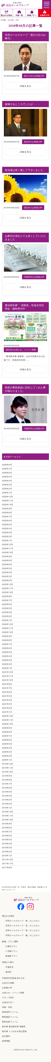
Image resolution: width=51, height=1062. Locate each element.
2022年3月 (7, 660)
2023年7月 (7, 600)
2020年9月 (7, 727)
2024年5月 (7, 568)
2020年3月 (7, 751)
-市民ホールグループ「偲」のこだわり (22, 930)
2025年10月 (7, 504)
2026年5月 (7, 476)
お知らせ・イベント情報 (13, 992)
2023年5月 (7, 608)
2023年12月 (7, 584)
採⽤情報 (6, 1040)
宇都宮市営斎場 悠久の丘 (13, 978)
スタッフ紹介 (8, 997)
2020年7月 (7, 735)
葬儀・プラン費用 (10, 941)
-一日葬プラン (11, 951)
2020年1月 (7, 759)
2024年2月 (7, 580)
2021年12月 (7, 672)
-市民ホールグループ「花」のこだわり (22, 925)
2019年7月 (7, 783)
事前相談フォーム (10, 1016)
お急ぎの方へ (8, 1002)
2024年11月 (7, 548)
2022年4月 (7, 656)
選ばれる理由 (8, 915)
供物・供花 (7, 1007)
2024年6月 (7, 564)
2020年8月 (7, 731)
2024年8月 (7, 560)
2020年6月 (7, 739)
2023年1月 (7, 620)
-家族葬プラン (11, 955)
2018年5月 (7, 839)
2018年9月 (7, 823)
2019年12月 (7, 763)
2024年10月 (7, 552)
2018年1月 (7, 855)
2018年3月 (7, 847)
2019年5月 (7, 791)
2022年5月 (7, 652)
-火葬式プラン (11, 946)
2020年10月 (7, 723)
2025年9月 (7, 508)
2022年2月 (7, 664)
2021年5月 (7, 696)
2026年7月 (7, 468)
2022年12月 (7, 624)
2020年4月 (7, 747)
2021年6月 (7, 692)
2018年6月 (7, 835)
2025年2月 (7, 536)
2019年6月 (7, 787)
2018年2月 (7, 851)
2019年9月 (7, 775)
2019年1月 (7, 807)
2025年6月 (7, 520)
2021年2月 (7, 707)
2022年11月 (7, 628)
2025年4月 (7, 528)
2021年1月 (7, 711)
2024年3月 (7, 576)
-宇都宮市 (9, 967)
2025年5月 (7, 524)
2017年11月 (7, 863)
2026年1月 (7, 492)
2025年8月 (7, 512)
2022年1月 (7, 668)
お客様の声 (7, 987)
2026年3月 (7, 484)
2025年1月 (7, 540)
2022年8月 (7, 640)
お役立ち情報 (8, 982)
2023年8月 (7, 596)
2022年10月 (7, 632)
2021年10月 (7, 680)
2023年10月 (7, 592)
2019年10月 (7, 771)
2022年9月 (7, 636)
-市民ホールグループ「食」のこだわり (22, 920)
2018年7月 (7, 831)
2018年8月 (7, 827)
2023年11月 (7, 588)
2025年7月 (7, 516)
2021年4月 (7, 700)
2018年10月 (7, 819)
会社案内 (6, 1036)
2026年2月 (7, 488)
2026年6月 (7, 472)
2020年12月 (7, 715)
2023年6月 (7, 604)
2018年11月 (7, 815)
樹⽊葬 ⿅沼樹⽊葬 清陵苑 (13, 1026)
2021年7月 (7, 688)
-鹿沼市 (8, 971)
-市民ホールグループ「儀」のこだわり (22, 935)
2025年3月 (7, 532)
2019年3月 (7, 799)
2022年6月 (7, 648)
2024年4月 (7, 572)
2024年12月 (7, 544)
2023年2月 (7, 616)
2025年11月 (7, 500)
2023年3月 (7, 612)
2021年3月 (7, 703)
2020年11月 (7, 719)
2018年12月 (7, 811)
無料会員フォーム (10, 1021)
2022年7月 (7, 644)
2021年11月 (7, 676)
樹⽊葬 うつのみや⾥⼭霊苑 (14, 1031)
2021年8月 (7, 684)
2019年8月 (7, 779)
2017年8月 (7, 867)
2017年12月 (7, 859)
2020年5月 (7, 743)
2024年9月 (7, 556)
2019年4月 (7, 795)
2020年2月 (7, 755)
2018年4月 (7, 843)
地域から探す (8, 962)
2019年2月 (7, 803)
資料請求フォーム (10, 1011)
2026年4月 (7, 480)
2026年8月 (7, 464)
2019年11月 (7, 767)
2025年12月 (7, 496)
